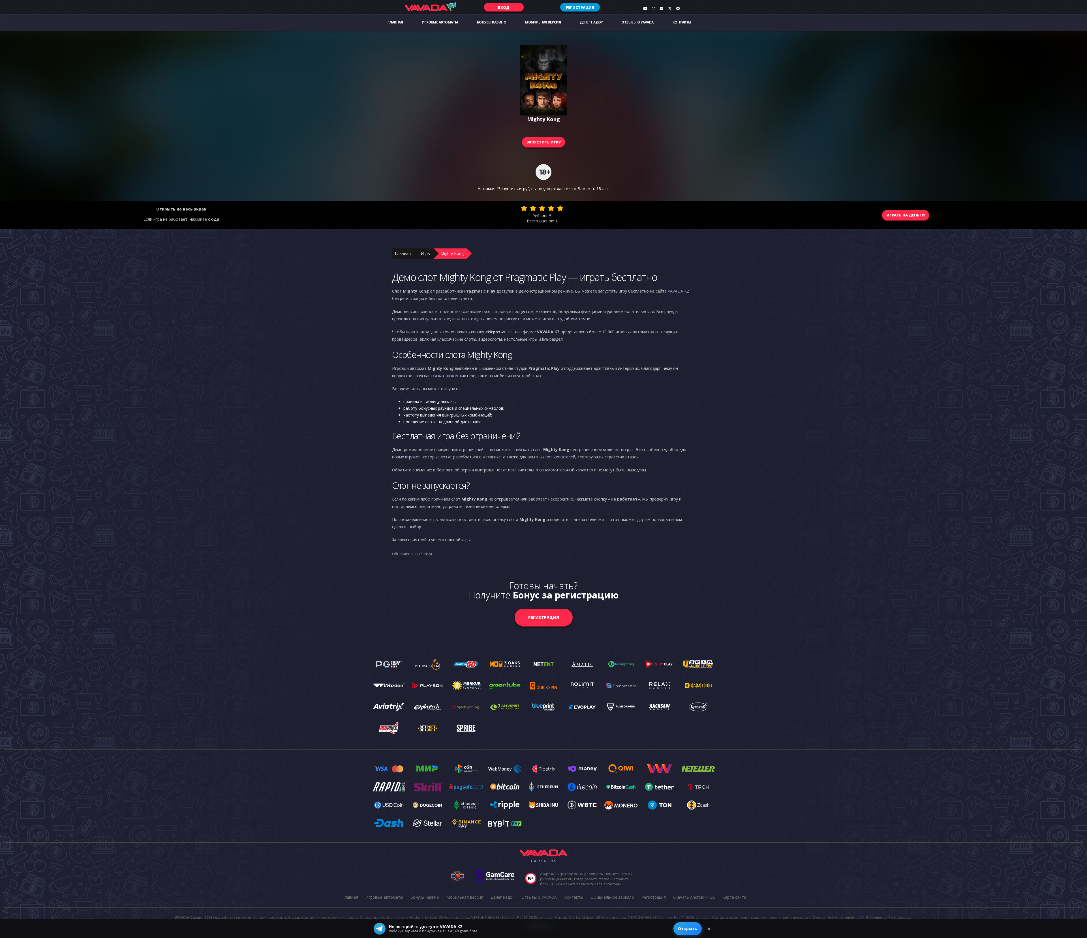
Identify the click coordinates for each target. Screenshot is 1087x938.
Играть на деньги (905, 215)
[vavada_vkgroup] (662, 8)
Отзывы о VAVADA (637, 22)
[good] (551, 208)
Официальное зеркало (612, 897)
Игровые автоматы (440, 22)
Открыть (687, 928)
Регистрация (580, 7)
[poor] (533, 208)
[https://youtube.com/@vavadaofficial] (645, 8)
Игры (426, 253)
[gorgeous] (560, 208)
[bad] (524, 208)
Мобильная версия (543, 22)
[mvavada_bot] (678, 8)
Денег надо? (591, 22)
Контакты (682, 22)
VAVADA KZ (678, 291)
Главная (395, 22)
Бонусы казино (491, 22)
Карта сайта (734, 897)
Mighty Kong (452, 253)
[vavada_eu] (670, 8)
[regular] (542, 208)
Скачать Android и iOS (694, 897)
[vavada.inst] (653, 8)
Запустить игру (543, 142)
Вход (504, 7)
